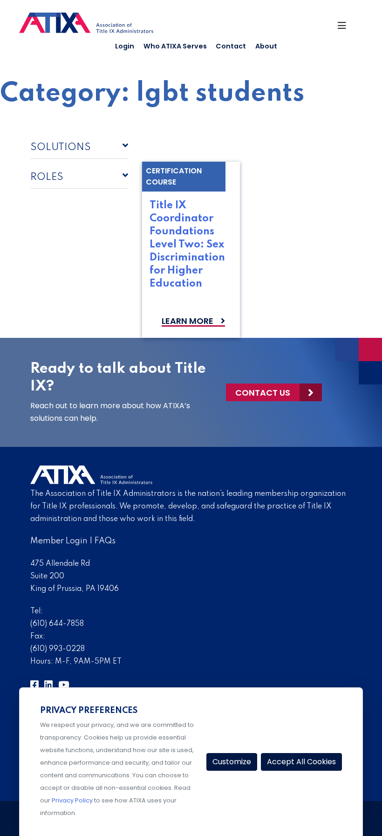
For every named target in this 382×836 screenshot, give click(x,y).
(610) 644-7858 (57, 624)
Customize (231, 761)
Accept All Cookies (301, 761)
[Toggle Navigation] (346, 28)
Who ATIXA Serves (175, 46)
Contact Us (262, 392)
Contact (231, 46)
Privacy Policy (72, 800)
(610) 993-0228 (57, 649)
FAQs (105, 541)
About (266, 46)
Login (124, 46)
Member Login (59, 541)
